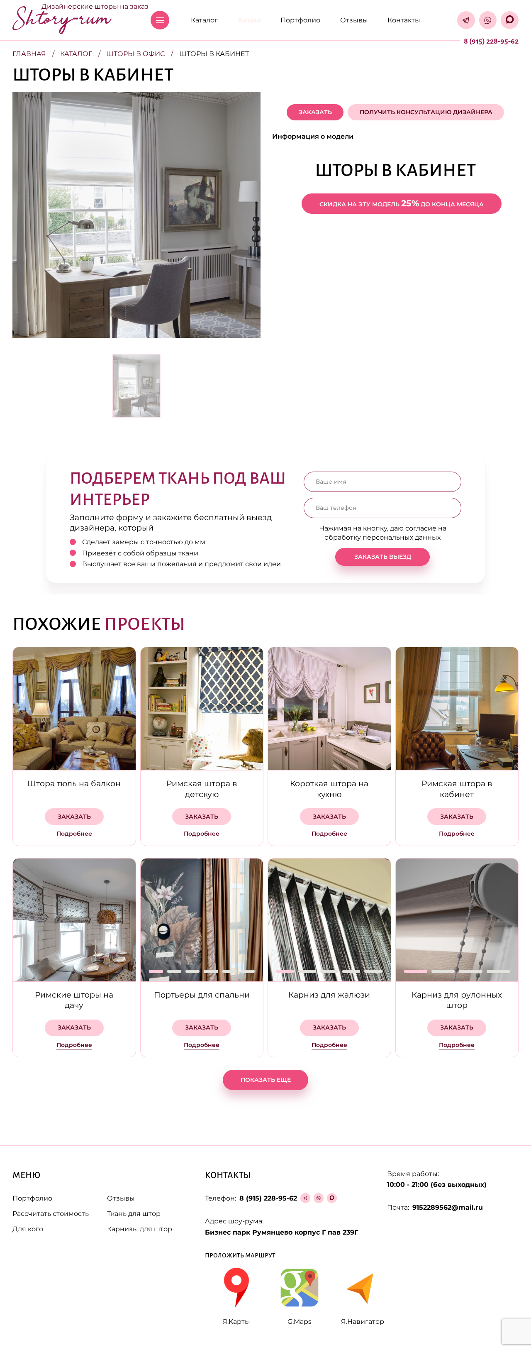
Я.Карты (236, 1322)
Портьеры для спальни (202, 995)
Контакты (403, 20)
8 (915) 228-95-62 (491, 41)
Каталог (204, 20)
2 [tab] (174, 971)
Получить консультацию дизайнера (426, 112)
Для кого (27, 1229)
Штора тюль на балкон (74, 783)
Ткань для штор (134, 1214)
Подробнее (74, 833)
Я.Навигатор (362, 1322)
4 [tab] (211, 971)
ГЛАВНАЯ (29, 54)
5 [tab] (229, 971)
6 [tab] (248, 971)
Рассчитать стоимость (50, 1214)
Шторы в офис (135, 54)
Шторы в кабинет (214, 54)
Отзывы (354, 20)
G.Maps (299, 1322)
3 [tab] (192, 971)
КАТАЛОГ (76, 54)
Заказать (315, 112)
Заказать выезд (382, 556)
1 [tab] (156, 971)
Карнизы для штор (139, 1229)
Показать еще (266, 1079)
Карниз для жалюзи (329, 995)
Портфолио (300, 20)
